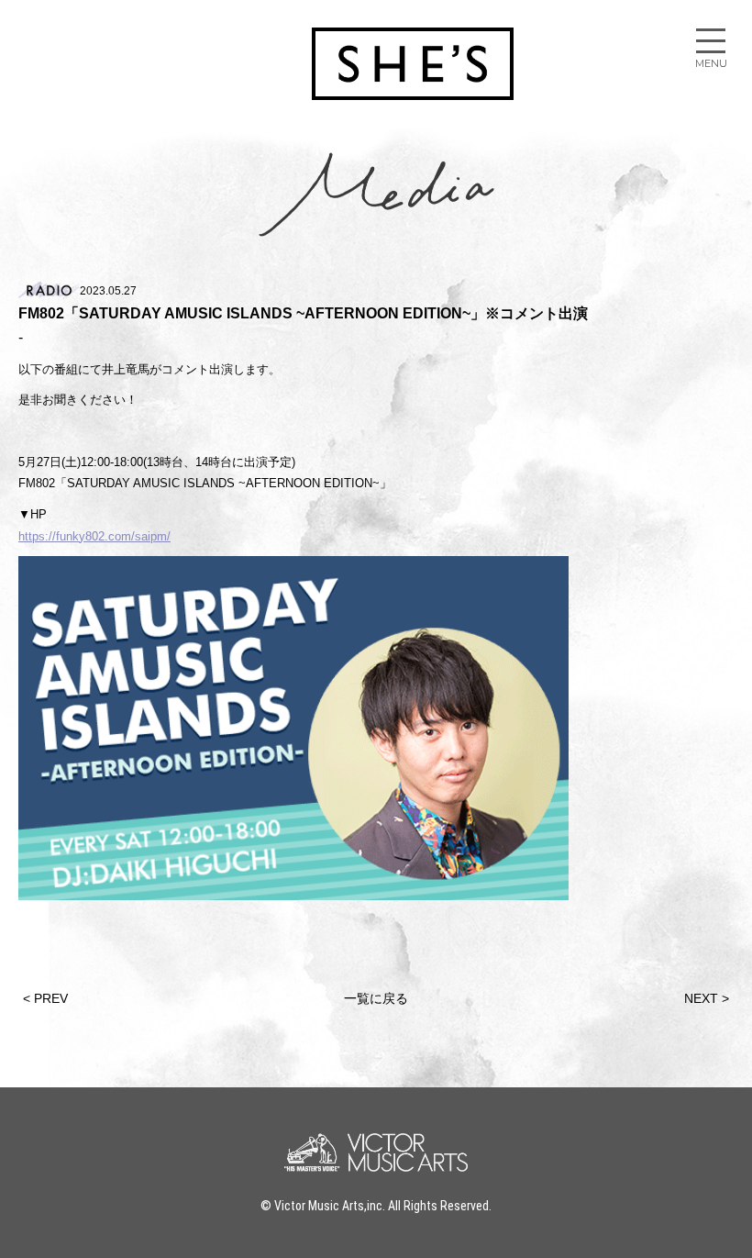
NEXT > (706, 998)
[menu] (710, 41)
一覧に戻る (376, 998)
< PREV (45, 998)
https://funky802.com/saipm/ (94, 536)
